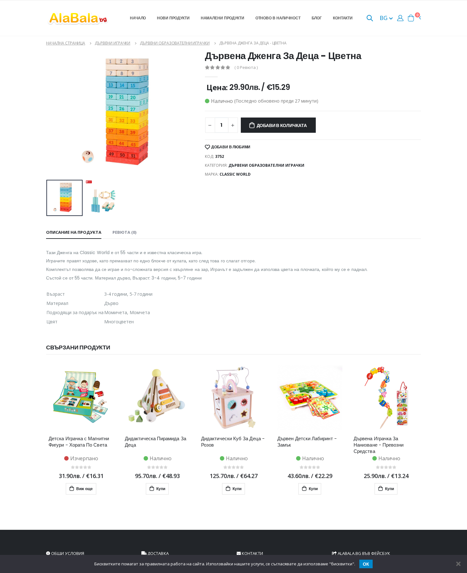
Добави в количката (282, 125)
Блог (317, 18)
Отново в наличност (278, 18)
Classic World (235, 174)
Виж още (84, 488)
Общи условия (67, 553)
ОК (366, 564)
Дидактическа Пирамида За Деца (155, 441)
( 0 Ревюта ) (246, 67)
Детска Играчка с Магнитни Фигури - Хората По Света (79, 441)
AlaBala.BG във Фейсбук (363, 553)
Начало (138, 18)
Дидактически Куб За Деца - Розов (233, 441)
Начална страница (65, 43)
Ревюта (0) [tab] (124, 232)
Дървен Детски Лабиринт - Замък (307, 441)
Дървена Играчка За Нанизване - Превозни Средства (379, 445)
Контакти (343, 18)
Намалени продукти (222, 18)
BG (384, 18)
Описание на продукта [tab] (73, 232)
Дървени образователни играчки (175, 43)
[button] (370, 19)
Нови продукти (173, 18)
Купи (160, 488)
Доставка (157, 553)
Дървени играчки (112, 43)
